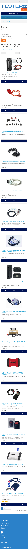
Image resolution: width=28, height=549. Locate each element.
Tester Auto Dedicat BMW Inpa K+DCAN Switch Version (12, 191)
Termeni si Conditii (5, 523)
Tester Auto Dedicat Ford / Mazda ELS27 (13, 221)
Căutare (8, 21)
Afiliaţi (2, 535)
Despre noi (3, 519)
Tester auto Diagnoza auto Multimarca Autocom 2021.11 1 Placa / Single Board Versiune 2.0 (12, 373)
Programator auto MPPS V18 (9, 73)
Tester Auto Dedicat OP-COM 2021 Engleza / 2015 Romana (14, 281)
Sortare (3, 52)
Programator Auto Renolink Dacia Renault (13, 102)
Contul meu (3, 541)
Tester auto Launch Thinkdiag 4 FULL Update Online (14, 434)
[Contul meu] (21, 1)
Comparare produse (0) (7, 49)
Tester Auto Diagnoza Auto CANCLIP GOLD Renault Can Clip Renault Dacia (13, 342)
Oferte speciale (4, 537)
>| (9, 508)
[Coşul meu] (23, 1)
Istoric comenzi (4, 542)
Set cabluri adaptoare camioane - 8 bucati (13, 161)
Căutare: (3, 29)
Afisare (17, 52)
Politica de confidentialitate (6, 521)
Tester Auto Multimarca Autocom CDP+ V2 (13, 464)
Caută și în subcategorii (7, 36)
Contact (2, 527)
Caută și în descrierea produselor (9, 38)
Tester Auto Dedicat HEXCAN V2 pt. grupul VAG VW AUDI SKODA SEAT (13, 251)
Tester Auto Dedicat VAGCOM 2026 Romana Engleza (14, 312)
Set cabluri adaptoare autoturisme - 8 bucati (12, 132)
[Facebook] (2, 531)
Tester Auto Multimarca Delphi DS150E (12, 493)
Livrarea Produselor (5, 520)
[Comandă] (25, 1)
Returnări (3, 528)
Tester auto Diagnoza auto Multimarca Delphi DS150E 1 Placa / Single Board (12, 404)
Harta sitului (3, 530)
